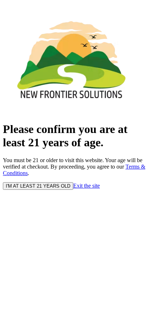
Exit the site (86, 186)
